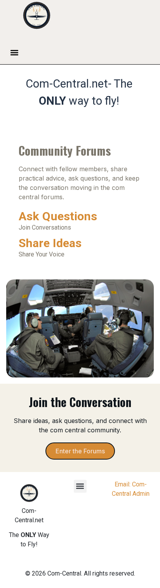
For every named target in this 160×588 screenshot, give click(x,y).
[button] (14, 52)
